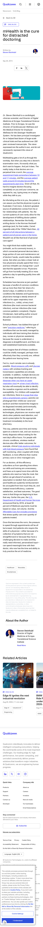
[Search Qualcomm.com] (21, 4)
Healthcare (10, 567)
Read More (21, 645)
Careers (25, 791)
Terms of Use (7, 840)
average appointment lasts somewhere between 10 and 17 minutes (21, 175)
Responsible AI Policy (28, 844)
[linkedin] (21, 68)
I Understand (17, 920)
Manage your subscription (11, 832)
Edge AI (6, 708)
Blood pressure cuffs (20, 366)
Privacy (16, 840)
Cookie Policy (26, 840)
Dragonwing (8, 712)
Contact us (6, 800)
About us (26, 787)
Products (6, 787)
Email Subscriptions (29, 808)
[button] (17, 848)
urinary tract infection (29, 383)
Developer (6, 804)
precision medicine (16, 327)
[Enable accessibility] (4, 922)
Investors (26, 795)
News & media (28, 800)
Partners (5, 795)
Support (5, 791)
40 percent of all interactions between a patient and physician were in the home (21, 232)
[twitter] (26, 68)
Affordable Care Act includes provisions (20, 512)
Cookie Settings (17, 914)
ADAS (39, 713)
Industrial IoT (17, 708)
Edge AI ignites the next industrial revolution (16, 697)
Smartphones (11, 572)
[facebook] (16, 68)
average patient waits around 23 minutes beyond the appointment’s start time (20, 181)
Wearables (21, 567)
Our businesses (28, 804)
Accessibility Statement (11, 844)
